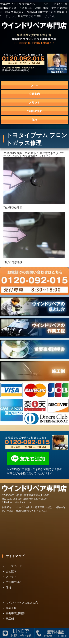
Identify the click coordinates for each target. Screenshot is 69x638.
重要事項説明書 (15, 613)
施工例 (10, 618)
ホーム (34, 85)
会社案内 (34, 93)
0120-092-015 (14, 498)
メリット (34, 102)
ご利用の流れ (34, 111)
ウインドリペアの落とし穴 (22, 602)
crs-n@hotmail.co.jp (20, 502)
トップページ (14, 566)
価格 (34, 119)
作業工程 (11, 608)
